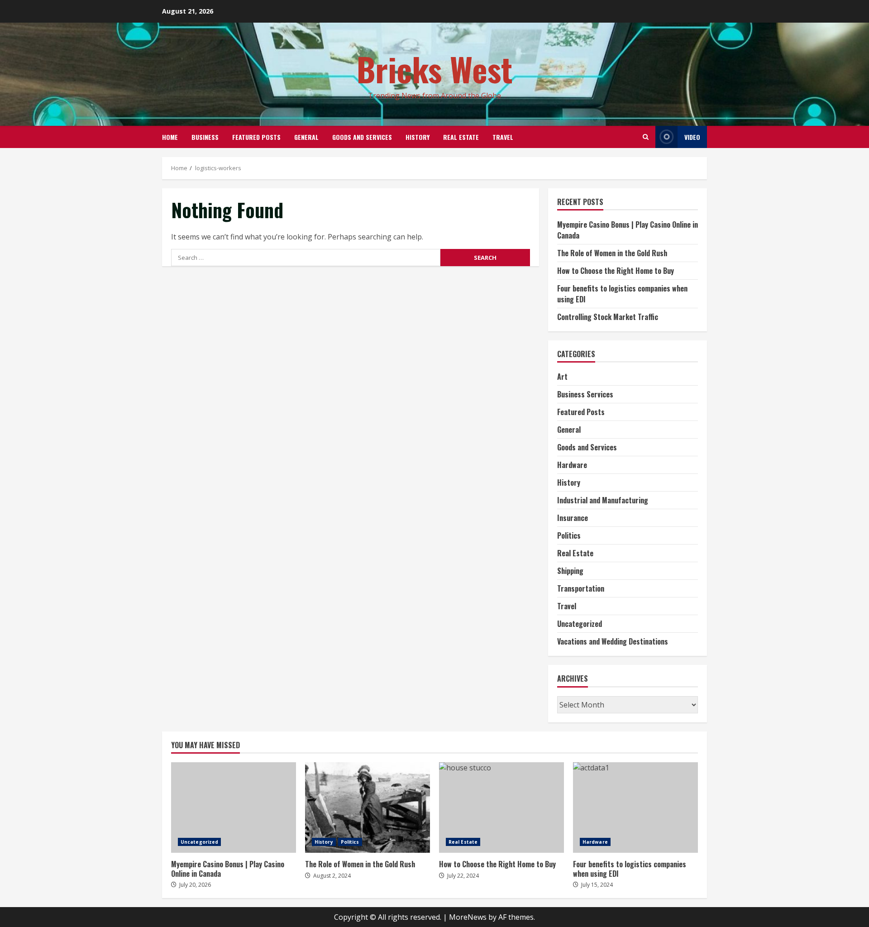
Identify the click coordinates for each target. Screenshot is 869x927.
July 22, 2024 (463, 875)
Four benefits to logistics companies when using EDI (635, 807)
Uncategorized (579, 623)
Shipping (570, 570)
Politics (569, 535)
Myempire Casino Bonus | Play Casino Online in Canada (233, 807)
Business (205, 137)
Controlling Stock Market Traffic (607, 316)
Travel (502, 137)
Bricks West (435, 68)
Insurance (572, 517)
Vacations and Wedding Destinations (612, 641)
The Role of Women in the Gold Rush (612, 253)
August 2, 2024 (332, 875)
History (418, 137)
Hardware (572, 464)
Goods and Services (362, 137)
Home (170, 137)
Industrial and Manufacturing (602, 500)
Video (692, 137)
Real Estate (461, 137)
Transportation (580, 588)
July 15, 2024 (597, 885)
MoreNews (468, 917)
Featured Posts (256, 137)
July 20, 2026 (195, 885)
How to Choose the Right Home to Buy (615, 270)
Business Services (585, 394)
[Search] (646, 137)
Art (562, 376)
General (306, 137)
